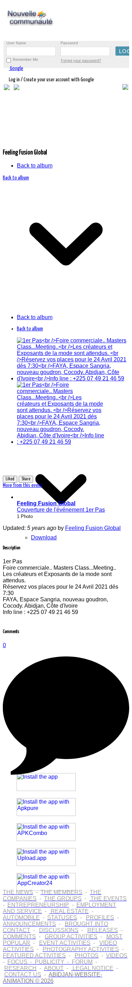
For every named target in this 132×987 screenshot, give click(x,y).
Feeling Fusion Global (93, 528)
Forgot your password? (81, 60)
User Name (16, 43)
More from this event (23, 485)
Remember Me (25, 59)
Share (25, 479)
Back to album (34, 166)
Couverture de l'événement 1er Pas (61, 506)
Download (44, 537)
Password (69, 43)
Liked (10, 479)
